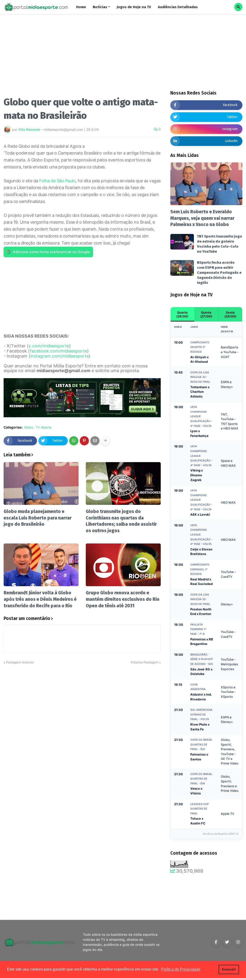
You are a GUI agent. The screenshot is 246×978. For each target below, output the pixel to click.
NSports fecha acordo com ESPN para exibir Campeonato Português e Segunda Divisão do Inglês (219, 272)
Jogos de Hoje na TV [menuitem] (134, 7)
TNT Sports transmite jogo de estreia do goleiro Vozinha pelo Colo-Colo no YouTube (219, 244)
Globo (28, 427)
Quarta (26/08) (182, 314)
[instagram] (238, 942)
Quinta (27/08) (206, 314)
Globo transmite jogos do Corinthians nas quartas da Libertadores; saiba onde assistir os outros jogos (121, 521)
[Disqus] (82, 725)
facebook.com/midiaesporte (58, 350)
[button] (238, 7)
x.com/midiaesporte (49, 345)
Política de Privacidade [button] (180, 969)
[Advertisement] (82, 57)
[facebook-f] (216, 942)
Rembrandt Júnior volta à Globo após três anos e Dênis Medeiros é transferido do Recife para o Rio (40, 599)
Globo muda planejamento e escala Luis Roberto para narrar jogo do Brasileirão (38, 518)
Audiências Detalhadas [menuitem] (178, 7)
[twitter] (227, 942)
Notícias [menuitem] (100, 7)
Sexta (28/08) (230, 314)
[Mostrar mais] (105, 440)
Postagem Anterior (20, 662)
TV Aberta (43, 427)
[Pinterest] (84, 440)
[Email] (94, 440)
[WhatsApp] (73, 440)
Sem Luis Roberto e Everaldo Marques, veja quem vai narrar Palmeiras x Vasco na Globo (202, 218)
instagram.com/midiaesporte (59, 355)
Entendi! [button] (229, 969)
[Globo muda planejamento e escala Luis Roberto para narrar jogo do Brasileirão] (41, 483)
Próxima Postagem (144, 662)
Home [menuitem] (81, 7)
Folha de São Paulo (57, 180)
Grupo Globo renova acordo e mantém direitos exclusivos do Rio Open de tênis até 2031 (123, 599)
